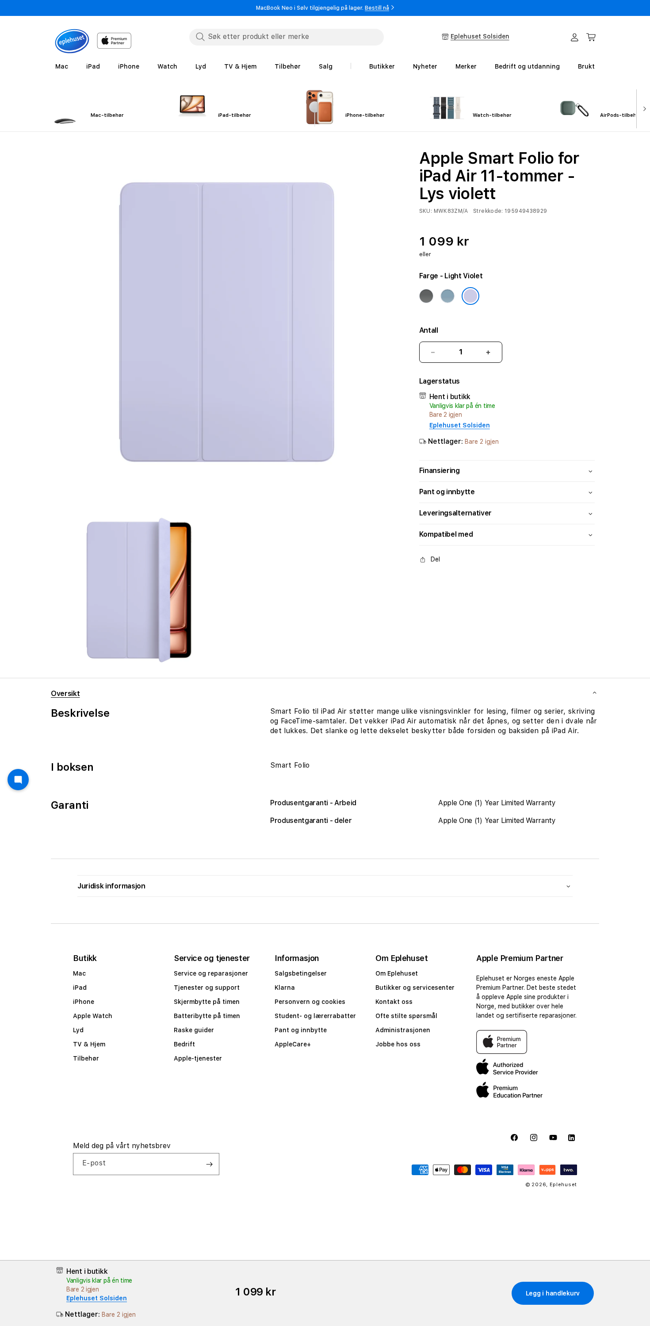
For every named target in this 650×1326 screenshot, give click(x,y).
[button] (591, 37)
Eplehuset (563, 1185)
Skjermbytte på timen (207, 1001)
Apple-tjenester (198, 1058)
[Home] (72, 41)
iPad (80, 987)
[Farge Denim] (447, 296)
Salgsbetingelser (301, 973)
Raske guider (194, 1030)
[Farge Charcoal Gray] (426, 296)
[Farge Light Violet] (470, 296)
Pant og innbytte (301, 1030)
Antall (428, 330)
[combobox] (286, 37)
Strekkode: (488, 211)
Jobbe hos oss (398, 1044)
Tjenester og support (207, 987)
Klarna (285, 987)
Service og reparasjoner (211, 973)
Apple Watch (92, 1015)
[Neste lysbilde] (642, 108)
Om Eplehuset (396, 973)
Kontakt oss (394, 1001)
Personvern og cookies (310, 1001)
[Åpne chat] (18, 779)
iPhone (83, 1001)
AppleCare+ (293, 1044)
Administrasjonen (402, 1030)
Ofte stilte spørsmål (406, 1015)
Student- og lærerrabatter (315, 1015)
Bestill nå (377, 8)
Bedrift (184, 1044)
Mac (79, 973)
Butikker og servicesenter (415, 987)
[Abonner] (209, 1164)
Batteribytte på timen (207, 1015)
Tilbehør (86, 1058)
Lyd (78, 1030)
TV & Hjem (89, 1044)
